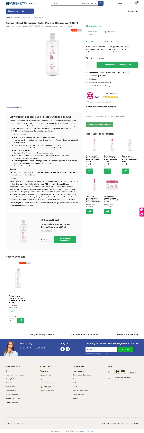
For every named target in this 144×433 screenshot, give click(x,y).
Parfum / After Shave (81, 391)
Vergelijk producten (47, 391)
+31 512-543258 (119, 371)
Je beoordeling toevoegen (52, 26)
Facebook (62, 349)
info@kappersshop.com (121, 377)
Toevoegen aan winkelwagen (64, 239)
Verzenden (10, 383)
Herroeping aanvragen (48, 383)
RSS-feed (125, 423)
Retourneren (10, 387)
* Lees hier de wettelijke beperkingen (98, 354)
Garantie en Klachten (13, 398)
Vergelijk (15, 316)
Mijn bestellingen (46, 375)
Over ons (32, 3)
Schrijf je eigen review (98, 124)
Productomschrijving (14, 107)
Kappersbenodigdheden (82, 375)
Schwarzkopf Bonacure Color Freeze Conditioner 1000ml (129, 158)
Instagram (68, 349)
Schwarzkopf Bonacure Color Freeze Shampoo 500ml (110, 158)
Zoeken (101, 3)
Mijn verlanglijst (45, 387)
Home (8, 18)
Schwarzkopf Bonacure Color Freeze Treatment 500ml (111, 199)
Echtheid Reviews (12, 402)
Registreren (44, 371)
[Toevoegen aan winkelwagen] (20, 320)
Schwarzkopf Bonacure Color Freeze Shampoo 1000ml (17, 299)
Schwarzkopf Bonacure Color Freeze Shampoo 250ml (92, 158)
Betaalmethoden (12, 395)
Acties (75, 379)
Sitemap (135, 423)
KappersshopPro (19, 423)
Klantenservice (133, 11)
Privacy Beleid (11, 379)
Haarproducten (78, 371)
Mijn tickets (44, 379)
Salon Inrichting (78, 395)
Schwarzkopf (15, 26)
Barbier (75, 383)
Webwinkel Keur (87, 431)
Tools (75, 387)
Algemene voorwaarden (15, 375)
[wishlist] (131, 3)
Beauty (75, 398)
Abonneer (126, 349)
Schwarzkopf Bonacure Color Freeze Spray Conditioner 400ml (93, 199)
